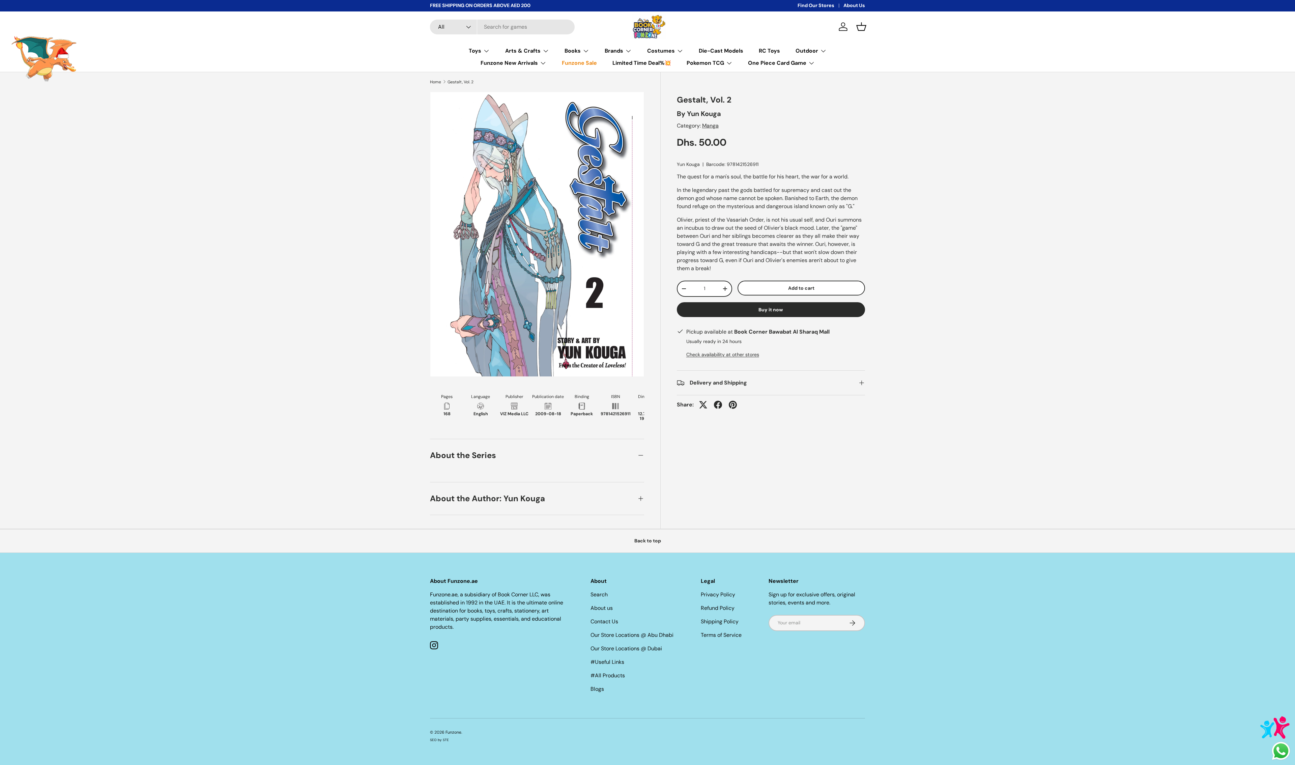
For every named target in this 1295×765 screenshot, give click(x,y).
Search (599, 594)
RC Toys (769, 50)
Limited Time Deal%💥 (641, 62)
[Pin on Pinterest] (732, 404)
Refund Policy (718, 608)
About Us (854, 5)
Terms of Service (721, 635)
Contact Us (604, 621)
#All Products (608, 675)
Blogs (597, 688)
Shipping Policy (720, 621)
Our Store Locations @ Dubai (626, 648)
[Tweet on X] (703, 404)
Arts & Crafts (523, 50)
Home (435, 82)
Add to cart (801, 288)
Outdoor (807, 50)
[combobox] (502, 27)
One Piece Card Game (777, 62)
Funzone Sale (579, 62)
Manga (710, 125)
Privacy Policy (718, 594)
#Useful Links (607, 661)
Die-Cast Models (721, 50)
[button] (861, 27)
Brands (614, 50)
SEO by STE (439, 740)
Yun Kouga (704, 113)
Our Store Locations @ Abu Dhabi (632, 635)
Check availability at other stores (722, 354)
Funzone (453, 732)
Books (573, 50)
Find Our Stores (816, 5)
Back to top (647, 541)
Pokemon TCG (705, 62)
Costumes (661, 50)
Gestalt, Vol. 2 (460, 82)
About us (602, 608)
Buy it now (770, 310)
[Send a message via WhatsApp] (1281, 751)
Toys (475, 50)
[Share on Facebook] (718, 404)
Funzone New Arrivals (509, 62)
